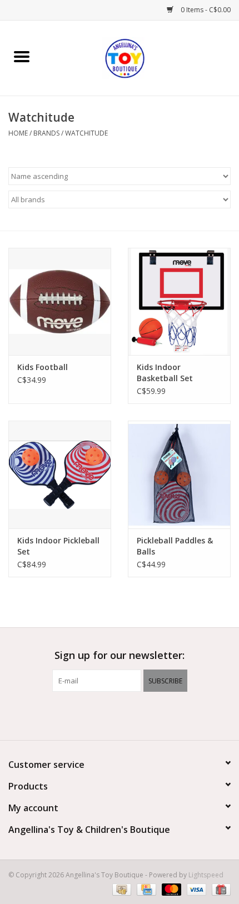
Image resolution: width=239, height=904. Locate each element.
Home (18, 133)
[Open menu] (21, 56)
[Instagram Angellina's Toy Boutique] (139, 714)
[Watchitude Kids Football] (59, 302)
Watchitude (86, 133)
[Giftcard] (219, 888)
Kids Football (42, 367)
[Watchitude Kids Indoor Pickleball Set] (59, 474)
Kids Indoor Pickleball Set (58, 546)
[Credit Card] (145, 888)
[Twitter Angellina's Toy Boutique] (119, 714)
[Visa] (195, 888)
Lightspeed (205, 875)
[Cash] (120, 888)
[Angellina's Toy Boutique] (141, 57)
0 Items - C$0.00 (205, 9)
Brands (46, 133)
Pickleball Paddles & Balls (175, 546)
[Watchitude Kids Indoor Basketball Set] (179, 302)
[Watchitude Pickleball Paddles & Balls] (179, 474)
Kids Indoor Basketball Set (165, 372)
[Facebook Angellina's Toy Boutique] (99, 714)
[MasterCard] (170, 888)
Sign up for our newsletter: (119, 655)
